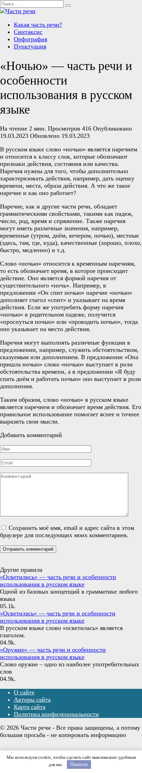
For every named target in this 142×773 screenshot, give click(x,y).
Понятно (79, 764)
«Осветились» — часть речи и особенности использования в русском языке (58, 581)
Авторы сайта (32, 699)
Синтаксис (28, 31)
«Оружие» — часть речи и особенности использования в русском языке (53, 653)
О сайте (24, 692)
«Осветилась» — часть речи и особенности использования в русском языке (57, 617)
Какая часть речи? (38, 24)
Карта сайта (29, 706)
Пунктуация (30, 46)
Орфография (30, 39)
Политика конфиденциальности (56, 714)
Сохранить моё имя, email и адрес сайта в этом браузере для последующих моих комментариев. (67, 531)
